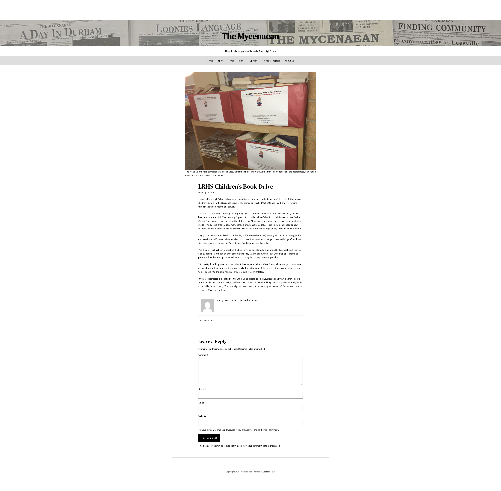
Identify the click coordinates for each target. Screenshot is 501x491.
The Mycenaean (250, 36)
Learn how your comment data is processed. (258, 445)
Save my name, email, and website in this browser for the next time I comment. (240, 429)
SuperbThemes (268, 471)
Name (202, 388)
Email (201, 402)
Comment (204, 354)
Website (202, 416)
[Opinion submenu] (258, 61)
